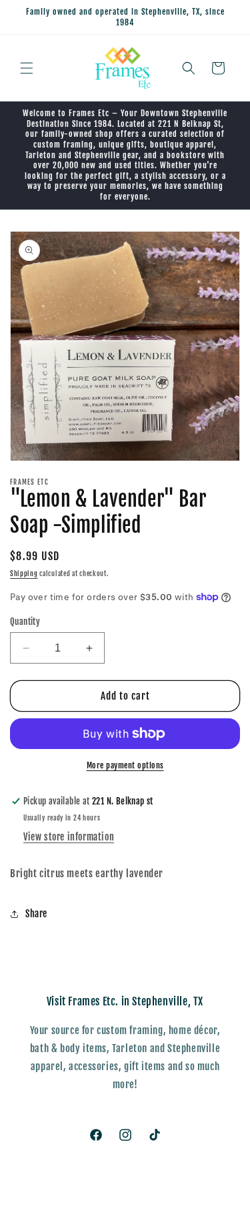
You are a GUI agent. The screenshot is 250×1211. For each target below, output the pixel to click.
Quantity (25, 621)
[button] (26, 68)
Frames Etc (108, 1199)
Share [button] (36, 913)
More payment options (125, 765)
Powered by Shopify (157, 1199)
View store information (68, 836)
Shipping (24, 573)
